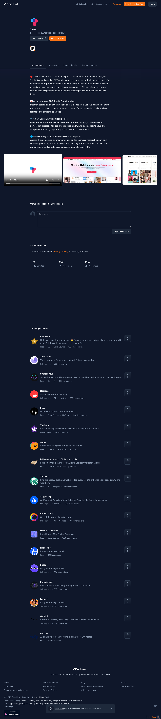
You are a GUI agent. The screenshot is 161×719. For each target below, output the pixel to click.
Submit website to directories (16, 690)
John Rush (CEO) (127, 686)
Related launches (89, 65)
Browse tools (101, 4)
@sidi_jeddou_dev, (26, 704)
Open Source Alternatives (92, 686)
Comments (53, 65)
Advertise (117, 4)
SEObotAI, (48, 701)
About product (38, 65)
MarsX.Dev (39, 697)
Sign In (152, 4)
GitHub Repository (50, 682)
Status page (8, 707)
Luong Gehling (61, 251)
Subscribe (83, 4)
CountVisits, (39, 701)
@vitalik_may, (39, 704)
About (6, 682)
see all (66, 704)
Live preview (37, 38)
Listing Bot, (56, 701)
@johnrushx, (14, 704)
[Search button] (92, 4)
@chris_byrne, (58, 704)
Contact (123, 682)
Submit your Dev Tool (134, 4)
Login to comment (121, 231)
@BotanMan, (48, 704)
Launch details (70, 65)
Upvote (59, 38)
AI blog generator (88, 690)
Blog (83, 682)
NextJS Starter (49, 686)
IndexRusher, (66, 701)
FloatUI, (24, 701)
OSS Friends (9, 686)
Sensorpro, (31, 701)
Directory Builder (50, 690)
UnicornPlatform (77, 701)
